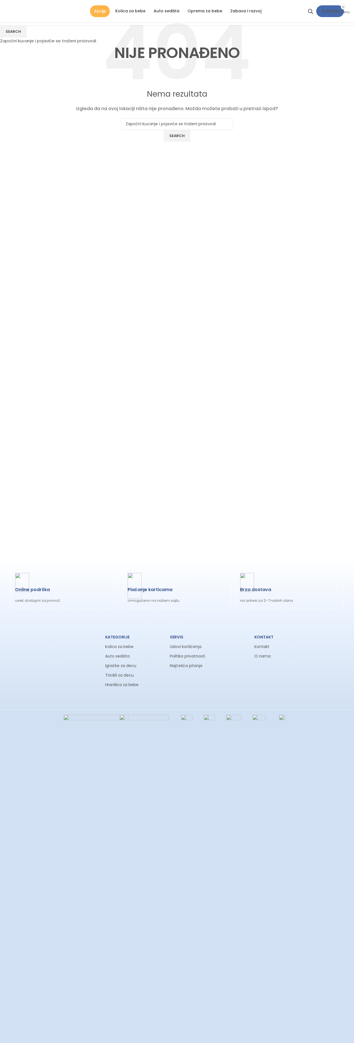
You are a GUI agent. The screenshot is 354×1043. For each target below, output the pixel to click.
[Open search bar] (310, 11)
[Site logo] (10, 11)
